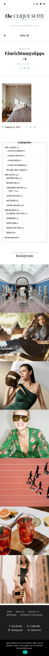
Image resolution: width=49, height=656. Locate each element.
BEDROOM (11, 183)
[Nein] (45, 648)
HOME (9, 612)
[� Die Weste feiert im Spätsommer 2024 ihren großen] (24, 337)
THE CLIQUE (10, 147)
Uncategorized (10, 237)
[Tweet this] (25, 68)
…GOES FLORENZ (14, 151)
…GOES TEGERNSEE (15, 165)
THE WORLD (10, 210)
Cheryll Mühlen (25, 64)
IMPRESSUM (11, 615)
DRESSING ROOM (14, 187)
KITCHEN (10, 200)
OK (25, 652)
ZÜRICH (10, 232)
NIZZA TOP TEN (13, 228)
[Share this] (21, 68)
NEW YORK (11, 223)
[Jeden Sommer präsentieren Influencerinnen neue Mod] (24, 434)
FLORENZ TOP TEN (15, 213)
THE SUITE (9, 175)
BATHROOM (12, 178)
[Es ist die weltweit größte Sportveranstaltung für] (24, 482)
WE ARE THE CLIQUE (15, 170)
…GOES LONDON (14, 155)
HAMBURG (11, 218)
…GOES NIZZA (12, 160)
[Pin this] (28, 68)
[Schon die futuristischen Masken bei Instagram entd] (24, 385)
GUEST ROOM (12, 196)
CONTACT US (33, 612)
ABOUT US (20, 612)
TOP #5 (11, 191)
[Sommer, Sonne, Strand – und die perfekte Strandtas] (24, 579)
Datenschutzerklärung (31, 615)
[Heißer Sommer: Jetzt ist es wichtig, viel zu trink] (24, 531)
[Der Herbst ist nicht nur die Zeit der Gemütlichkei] (24, 288)
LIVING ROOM (13, 205)
